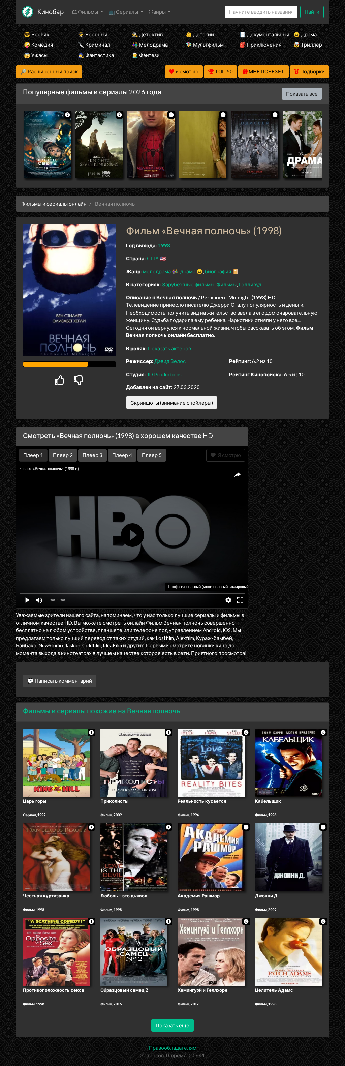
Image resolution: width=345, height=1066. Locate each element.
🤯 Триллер (307, 44)
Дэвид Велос (170, 361)
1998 (164, 245)
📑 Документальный (257, 34)
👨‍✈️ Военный (92, 34)
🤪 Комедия (38, 44)
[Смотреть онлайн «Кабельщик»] (288, 762)
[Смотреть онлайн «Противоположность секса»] (56, 951)
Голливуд (250, 284)
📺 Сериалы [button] (123, 12)
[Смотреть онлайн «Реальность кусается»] (211, 762)
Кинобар (50, 12)
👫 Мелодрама (149, 44)
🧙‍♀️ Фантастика (96, 55)
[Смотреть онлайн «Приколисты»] (134, 762)
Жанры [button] (158, 12)
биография (218, 271)
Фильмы (226, 284)
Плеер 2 (63, 455)
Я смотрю (228, 455)
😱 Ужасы (36, 55)
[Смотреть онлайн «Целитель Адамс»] (288, 951)
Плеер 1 (33, 455)
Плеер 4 (122, 455)
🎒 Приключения (257, 44)
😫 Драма (305, 34)
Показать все (302, 94)
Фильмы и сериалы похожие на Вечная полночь (101, 711)
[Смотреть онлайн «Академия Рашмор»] (211, 856)
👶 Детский (200, 34)
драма (187, 271)
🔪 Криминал (94, 44)
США (153, 258)
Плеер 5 (152, 455)
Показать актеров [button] (169, 348)
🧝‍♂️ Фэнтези (146, 55)
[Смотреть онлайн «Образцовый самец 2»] (134, 951)
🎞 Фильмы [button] (85, 12)
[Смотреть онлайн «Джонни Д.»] (288, 856)
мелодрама (157, 271)
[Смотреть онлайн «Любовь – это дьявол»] (134, 856)
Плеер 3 (92, 455)
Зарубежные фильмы (188, 284)
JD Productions (164, 374)
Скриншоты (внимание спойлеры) (171, 402)
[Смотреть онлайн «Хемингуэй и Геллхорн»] (211, 951)
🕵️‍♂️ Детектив (147, 34)
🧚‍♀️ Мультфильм (203, 44)
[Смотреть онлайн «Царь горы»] (56, 762)
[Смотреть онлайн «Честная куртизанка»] (56, 856)
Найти (312, 12)
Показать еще (172, 1025)
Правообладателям (172, 1048)
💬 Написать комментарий (59, 681)
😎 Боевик (36, 34)
